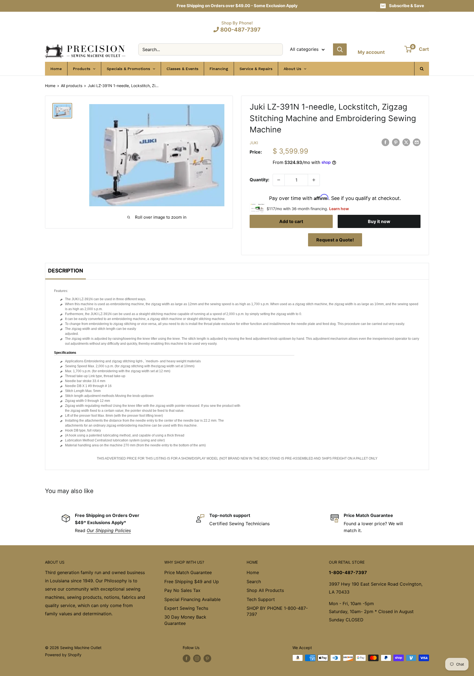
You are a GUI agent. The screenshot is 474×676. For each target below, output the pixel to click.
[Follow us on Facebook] (186, 658)
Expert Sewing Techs (186, 608)
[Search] (340, 49)
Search (254, 581)
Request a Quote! (335, 240)
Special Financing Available (192, 599)
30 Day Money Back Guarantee (185, 620)
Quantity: (259, 179)
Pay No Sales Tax (182, 590)
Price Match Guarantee (188, 572)
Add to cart (291, 221)
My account (371, 52)
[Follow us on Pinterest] (207, 658)
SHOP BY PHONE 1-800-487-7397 (277, 611)
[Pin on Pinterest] (396, 142)
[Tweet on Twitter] (406, 142)
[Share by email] (417, 142)
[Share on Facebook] (385, 142)
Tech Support (261, 599)
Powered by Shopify (63, 654)
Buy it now (379, 221)
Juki (254, 142)
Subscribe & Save (406, 5)
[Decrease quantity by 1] (278, 180)
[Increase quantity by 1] (314, 180)
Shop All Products (265, 590)
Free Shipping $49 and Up (191, 581)
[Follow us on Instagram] (197, 658)
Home (50, 85)
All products (71, 85)
